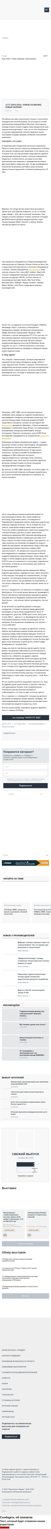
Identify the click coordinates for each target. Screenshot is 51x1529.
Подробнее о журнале (25, 1176)
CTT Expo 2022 (20, 724)
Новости (6, 1378)
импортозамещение (36, 724)
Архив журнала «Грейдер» (14, 1350)
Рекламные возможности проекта (18, 1361)
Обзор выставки (8, 727)
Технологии (7, 1395)
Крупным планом (10, 1406)
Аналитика (7, 1389)
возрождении (7, 425)
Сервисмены (8, 1411)
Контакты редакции (11, 1356)
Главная (5, 38)
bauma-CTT (6, 724)
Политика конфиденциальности (16, 1502)
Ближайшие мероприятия (14, 1367)
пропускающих (34, 269)
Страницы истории (11, 1400)
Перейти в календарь (25, 1244)
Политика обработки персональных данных (22, 1506)
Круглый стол (8, 1417)
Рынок (4, 56)
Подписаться (25, 786)
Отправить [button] (4, 1528)
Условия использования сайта (15, 1500)
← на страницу (25, 718)
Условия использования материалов (19, 1372)
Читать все (25, 1296)
